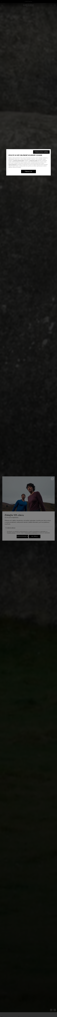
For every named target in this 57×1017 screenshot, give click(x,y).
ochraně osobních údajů (18, 160)
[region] (28, 162)
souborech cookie (33, 160)
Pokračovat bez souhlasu (41, 152)
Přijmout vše (28, 171)
